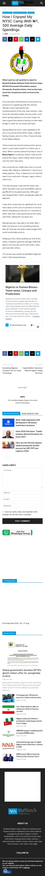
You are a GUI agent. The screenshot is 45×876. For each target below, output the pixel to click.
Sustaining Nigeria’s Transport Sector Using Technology (11, 370)
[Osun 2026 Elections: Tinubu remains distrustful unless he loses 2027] (8, 434)
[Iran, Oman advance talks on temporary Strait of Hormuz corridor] (8, 709)
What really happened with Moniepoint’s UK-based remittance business (28, 423)
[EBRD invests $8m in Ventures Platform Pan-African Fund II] (8, 757)
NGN (16, 623)
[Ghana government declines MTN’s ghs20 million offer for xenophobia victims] (22, 652)
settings (27, 868)
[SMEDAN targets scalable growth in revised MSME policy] (8, 733)
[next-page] (7, 457)
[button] (4, 3)
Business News (14, 9)
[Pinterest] (15, 39)
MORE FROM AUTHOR (30, 414)
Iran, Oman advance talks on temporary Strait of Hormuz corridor (27, 709)
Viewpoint (31, 12)
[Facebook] (4, 39)
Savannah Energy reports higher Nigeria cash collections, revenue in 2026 (29, 744)
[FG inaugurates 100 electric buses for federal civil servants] (8, 698)
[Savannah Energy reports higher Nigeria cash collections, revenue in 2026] (8, 745)
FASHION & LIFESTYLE (28, 9)
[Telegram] (38, 39)
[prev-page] (3, 457)
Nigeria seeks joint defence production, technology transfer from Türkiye (29, 721)
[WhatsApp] (21, 39)
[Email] (32, 39)
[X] (10, 39)
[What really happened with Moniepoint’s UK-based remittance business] (8, 423)
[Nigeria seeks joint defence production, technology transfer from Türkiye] (8, 721)
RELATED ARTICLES (11, 414)
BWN (6, 34)
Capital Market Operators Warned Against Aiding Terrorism (33, 370)
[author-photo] (22, 393)
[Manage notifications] (5, 871)
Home (4, 9)
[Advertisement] (22, 338)
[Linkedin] (26, 39)
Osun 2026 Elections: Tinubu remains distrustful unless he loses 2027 (29, 434)
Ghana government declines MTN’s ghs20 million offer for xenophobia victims (21, 673)
